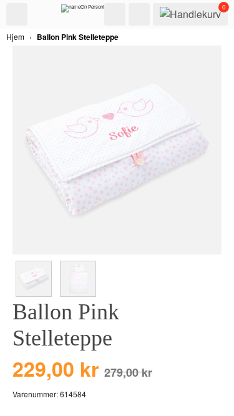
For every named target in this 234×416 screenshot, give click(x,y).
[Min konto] (139, 14)
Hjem (15, 36)
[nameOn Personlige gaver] (92, 11)
